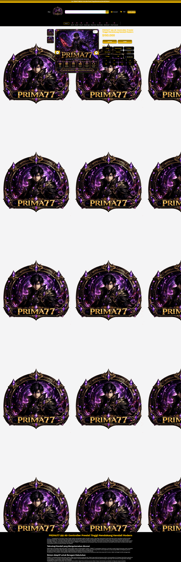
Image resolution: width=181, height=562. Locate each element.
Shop (49, 11)
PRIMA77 (49, 538)
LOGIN (125, 41)
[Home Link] (57, 12)
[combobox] (85, 11)
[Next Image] (96, 53)
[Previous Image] (57, 53)
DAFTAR (110, 41)
